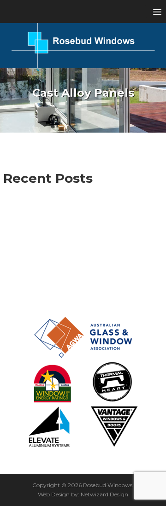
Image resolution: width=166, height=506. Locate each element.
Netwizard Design (104, 494)
